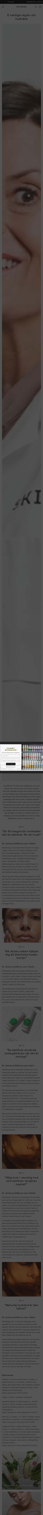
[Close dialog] (41, 745)
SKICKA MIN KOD (11, 764)
